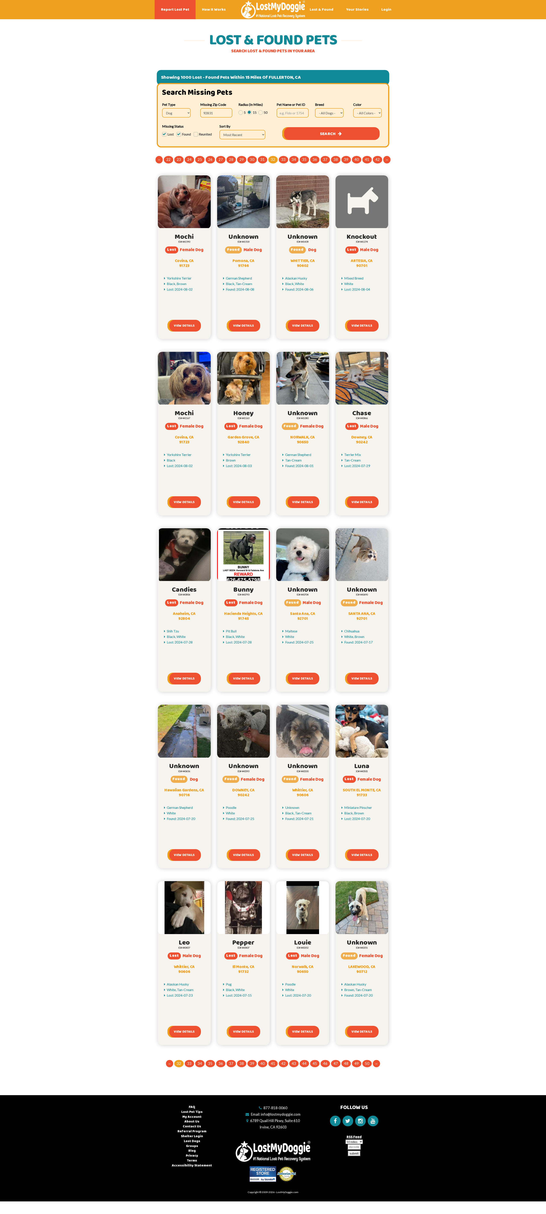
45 (315, 1063)
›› (387, 159)
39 (346, 159)
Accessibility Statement (192, 1165)
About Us (191, 1121)
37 (325, 159)
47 (336, 1063)
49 (356, 1063)
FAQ (192, 1107)
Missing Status (173, 126)
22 (168, 159)
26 (210, 159)
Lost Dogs (192, 1141)
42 (377, 159)
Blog (192, 1150)
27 (221, 159)
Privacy (192, 1155)
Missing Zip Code (213, 104)
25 (200, 159)
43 (294, 1063)
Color (357, 104)
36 (315, 159)
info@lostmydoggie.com (281, 1114)
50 (367, 1063)
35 (304, 159)
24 (189, 159)
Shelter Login (192, 1136)
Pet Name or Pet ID (291, 104)
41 (367, 159)
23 (179, 159)
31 (262, 159)
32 (273, 159)
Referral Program (191, 1131)
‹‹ (159, 159)
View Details (184, 325)
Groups (192, 1146)
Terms (192, 1160)
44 (304, 1063)
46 (325, 1063)
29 (242, 159)
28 (231, 159)
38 (336, 159)
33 (283, 159)
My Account (192, 1116)
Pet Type (168, 104)
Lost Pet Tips (192, 1112)
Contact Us (192, 1126)
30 (252, 159)
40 (356, 159)
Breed (319, 104)
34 (294, 159)
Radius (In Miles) (250, 104)
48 (346, 1063)
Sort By (224, 126)
